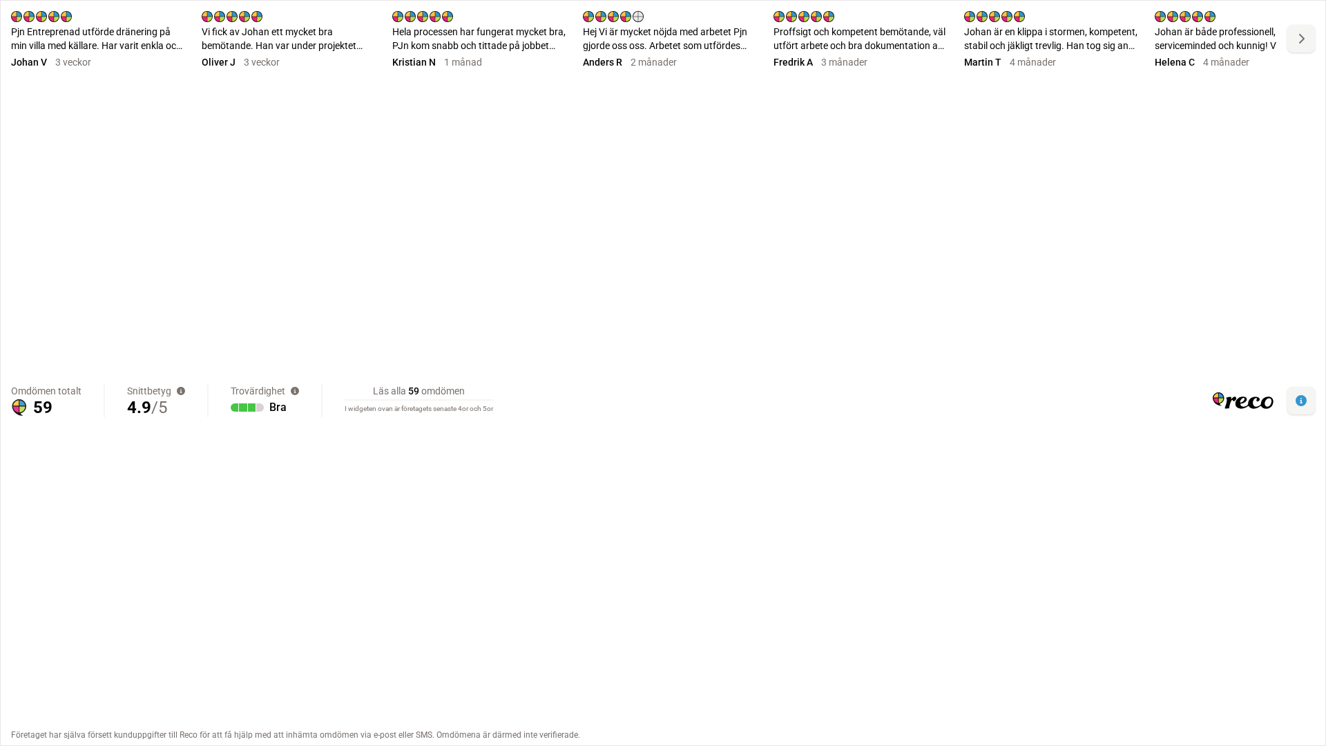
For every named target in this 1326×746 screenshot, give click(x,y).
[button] (1301, 400)
